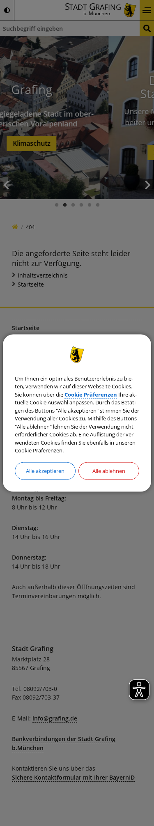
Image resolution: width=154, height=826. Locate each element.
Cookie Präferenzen (90, 394)
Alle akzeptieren (45, 470)
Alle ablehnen (108, 470)
